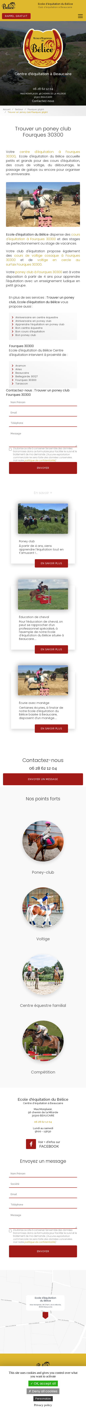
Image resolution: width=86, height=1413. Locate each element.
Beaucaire (22, 373)
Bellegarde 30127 (26, 376)
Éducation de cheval (34, 617)
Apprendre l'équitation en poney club (39, 324)
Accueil (6, 109)
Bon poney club (25, 335)
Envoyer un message (43, 779)
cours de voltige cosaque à (40, 255)
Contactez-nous (43, 101)
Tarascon (21, 383)
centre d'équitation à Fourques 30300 (43, 153)
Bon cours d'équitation (30, 331)
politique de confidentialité (39, 460)
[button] (6, 53)
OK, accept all (44, 1383)
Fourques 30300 (36, 109)
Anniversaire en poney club (33, 321)
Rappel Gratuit (16, 16)
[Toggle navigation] (80, 16)
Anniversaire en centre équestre (36, 317)
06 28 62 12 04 (43, 88)
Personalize (43, 1398)
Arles (18, 369)
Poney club (27, 541)
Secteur (19, 109)
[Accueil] (8, 5)
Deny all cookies (44, 1391)
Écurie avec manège (34, 703)
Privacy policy (43, 1405)
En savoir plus (51, 563)
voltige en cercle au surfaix (43, 262)
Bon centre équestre (29, 328)
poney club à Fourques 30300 (38, 272)
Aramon (20, 365)
